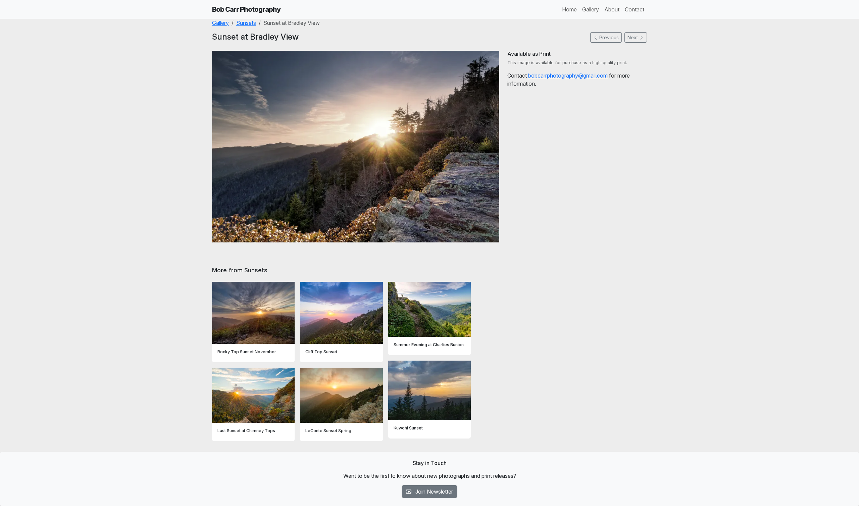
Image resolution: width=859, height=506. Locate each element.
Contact (634, 9)
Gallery (590, 9)
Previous (608, 37)
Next (633, 37)
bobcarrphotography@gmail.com (568, 75)
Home (569, 9)
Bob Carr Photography (246, 9)
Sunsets (246, 22)
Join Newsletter (433, 491)
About (611, 9)
